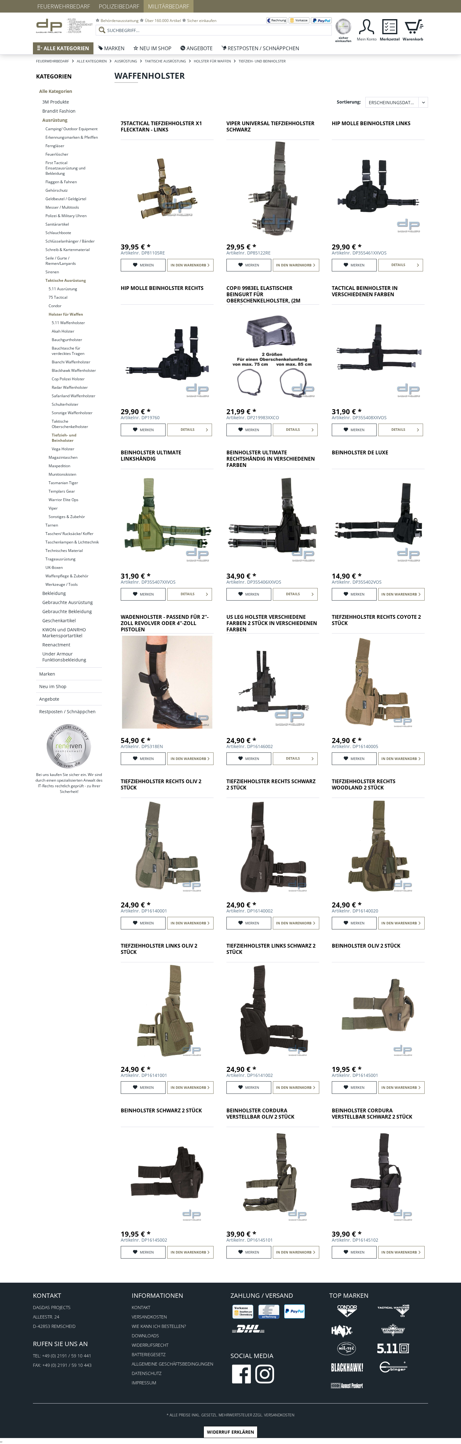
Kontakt (141, 1307)
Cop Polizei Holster (68, 379)
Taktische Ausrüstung (65, 280)
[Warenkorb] (413, 26)
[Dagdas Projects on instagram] (264, 1374)
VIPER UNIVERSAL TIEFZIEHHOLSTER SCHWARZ (270, 126)
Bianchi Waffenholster (71, 362)
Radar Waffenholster (70, 387)
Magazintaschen (63, 457)
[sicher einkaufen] (343, 26)
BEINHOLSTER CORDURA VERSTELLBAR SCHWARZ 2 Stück (372, 1113)
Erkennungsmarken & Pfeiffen (71, 137)
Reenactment (56, 645)
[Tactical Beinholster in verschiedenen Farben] (378, 353)
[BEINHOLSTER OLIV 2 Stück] (378, 1011)
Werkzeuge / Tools (61, 584)
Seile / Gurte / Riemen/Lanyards (60, 260)
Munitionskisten (62, 474)
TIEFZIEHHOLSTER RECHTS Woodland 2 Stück (363, 784)
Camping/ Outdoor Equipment (71, 128)
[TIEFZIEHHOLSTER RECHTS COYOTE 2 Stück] (378, 682)
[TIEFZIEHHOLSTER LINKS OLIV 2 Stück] (167, 1011)
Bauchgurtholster (67, 339)
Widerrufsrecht (150, 1345)
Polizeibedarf (119, 6)
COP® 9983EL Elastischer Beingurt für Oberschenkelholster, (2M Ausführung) (263, 295)
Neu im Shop (52, 686)
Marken (47, 674)
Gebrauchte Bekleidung (67, 611)
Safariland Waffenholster (73, 395)
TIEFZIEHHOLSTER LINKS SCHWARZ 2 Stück (270, 949)
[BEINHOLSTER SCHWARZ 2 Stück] (167, 1176)
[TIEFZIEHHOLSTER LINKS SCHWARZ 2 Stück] (272, 1011)
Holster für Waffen (66, 314)
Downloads (145, 1336)
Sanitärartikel (57, 224)
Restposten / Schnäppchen (67, 711)
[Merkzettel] (389, 26)
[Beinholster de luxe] (378, 518)
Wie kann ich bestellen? (159, 1326)
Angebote (49, 699)
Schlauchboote (58, 232)
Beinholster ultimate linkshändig (151, 455)
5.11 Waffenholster (68, 322)
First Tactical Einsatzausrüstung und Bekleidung (65, 168)
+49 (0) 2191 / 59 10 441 (66, 1356)
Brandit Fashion (59, 111)
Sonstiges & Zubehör (67, 516)
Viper (53, 508)
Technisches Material (64, 550)
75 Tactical (58, 297)
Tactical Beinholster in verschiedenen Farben (365, 291)
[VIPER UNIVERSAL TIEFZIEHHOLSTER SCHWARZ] (272, 189)
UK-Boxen (54, 567)
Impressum (144, 1383)
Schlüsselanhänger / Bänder (70, 241)
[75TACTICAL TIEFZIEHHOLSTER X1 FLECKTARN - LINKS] (167, 189)
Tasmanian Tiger (63, 482)
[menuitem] (214, 25)
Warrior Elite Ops (63, 499)
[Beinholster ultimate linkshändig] (167, 518)
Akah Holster (63, 331)
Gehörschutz (56, 190)
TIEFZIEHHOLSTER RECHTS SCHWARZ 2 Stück (270, 784)
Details (398, 264)
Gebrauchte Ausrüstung (67, 602)
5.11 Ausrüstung (63, 288)
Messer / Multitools (62, 207)
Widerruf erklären (230, 1432)
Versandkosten (149, 1317)
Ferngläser (54, 145)
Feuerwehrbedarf (63, 6)
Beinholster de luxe (360, 452)
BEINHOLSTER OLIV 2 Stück (366, 946)
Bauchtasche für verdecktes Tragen (68, 350)
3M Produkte (55, 102)
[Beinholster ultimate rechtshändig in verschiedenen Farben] (272, 518)
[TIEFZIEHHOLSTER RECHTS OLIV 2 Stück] (167, 847)
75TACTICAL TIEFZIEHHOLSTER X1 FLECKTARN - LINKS (161, 126)
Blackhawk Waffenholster (74, 370)
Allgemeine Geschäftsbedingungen (172, 1364)
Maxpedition (59, 465)
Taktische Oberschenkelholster (70, 424)
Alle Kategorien (55, 91)
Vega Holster (63, 449)
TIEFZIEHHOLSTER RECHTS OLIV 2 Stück (161, 784)
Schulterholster (65, 404)
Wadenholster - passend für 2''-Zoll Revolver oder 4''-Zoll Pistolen (165, 623)
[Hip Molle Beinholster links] (378, 189)
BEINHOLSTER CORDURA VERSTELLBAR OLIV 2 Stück (260, 1113)
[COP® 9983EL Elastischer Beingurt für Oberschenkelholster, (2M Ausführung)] (272, 353)
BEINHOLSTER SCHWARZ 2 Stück (161, 1110)
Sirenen (52, 272)
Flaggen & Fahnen (61, 182)
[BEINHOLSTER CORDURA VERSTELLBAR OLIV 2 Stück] (272, 1176)
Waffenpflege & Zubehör (66, 576)
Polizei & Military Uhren (66, 215)
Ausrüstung (54, 120)
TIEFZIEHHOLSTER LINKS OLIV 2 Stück (159, 949)
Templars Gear (62, 491)
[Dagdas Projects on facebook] (241, 1374)
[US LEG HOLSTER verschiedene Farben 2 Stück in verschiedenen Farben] (272, 682)
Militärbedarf (168, 6)
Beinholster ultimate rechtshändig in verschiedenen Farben (270, 458)
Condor (55, 305)
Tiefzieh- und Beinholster (64, 437)
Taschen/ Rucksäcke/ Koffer (69, 533)
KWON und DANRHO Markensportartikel (64, 633)
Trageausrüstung (60, 559)
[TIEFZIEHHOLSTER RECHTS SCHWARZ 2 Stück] (272, 847)
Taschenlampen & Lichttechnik (72, 542)
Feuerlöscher (56, 154)
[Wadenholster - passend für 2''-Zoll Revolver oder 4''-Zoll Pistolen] (167, 682)
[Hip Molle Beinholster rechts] (167, 353)
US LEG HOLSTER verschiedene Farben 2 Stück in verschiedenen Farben (271, 623)
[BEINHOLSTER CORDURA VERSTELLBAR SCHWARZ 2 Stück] (378, 1176)
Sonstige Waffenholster (72, 412)
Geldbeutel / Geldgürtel (65, 198)
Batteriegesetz (149, 1354)
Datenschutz (147, 1373)
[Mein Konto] (366, 26)
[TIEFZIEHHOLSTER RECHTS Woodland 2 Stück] (378, 847)
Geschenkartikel (59, 620)
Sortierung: (349, 102)
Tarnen (51, 525)
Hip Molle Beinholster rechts (162, 288)
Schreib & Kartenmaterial (67, 249)
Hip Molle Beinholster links (371, 123)
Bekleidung (54, 593)
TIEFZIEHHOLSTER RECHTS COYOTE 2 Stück (376, 620)
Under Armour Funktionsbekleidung (64, 657)
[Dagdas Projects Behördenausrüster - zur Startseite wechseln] (64, 26)
